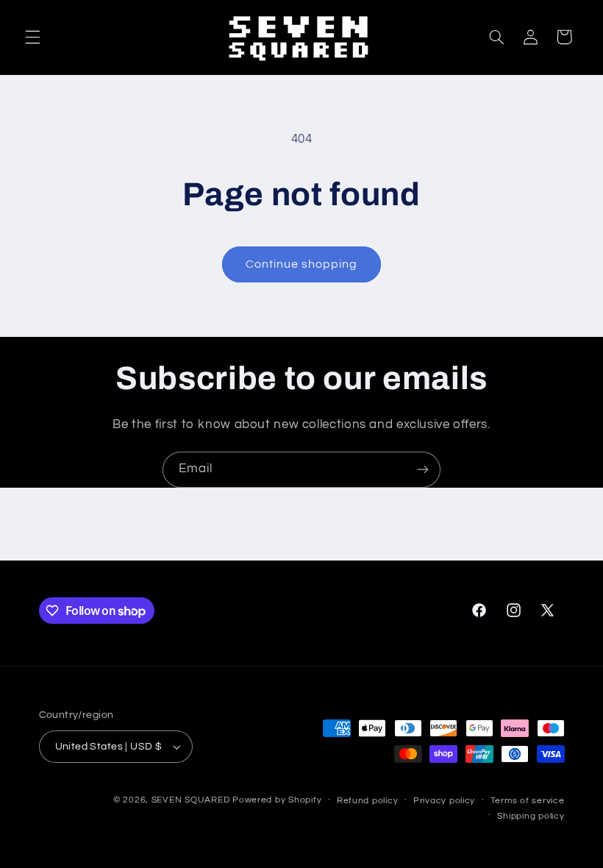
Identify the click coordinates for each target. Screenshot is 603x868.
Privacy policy (444, 801)
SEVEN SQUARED (190, 800)
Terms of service (527, 801)
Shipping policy (530, 816)
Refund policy (368, 801)
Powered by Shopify (276, 800)
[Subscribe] (423, 470)
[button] (32, 37)
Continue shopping (302, 264)
